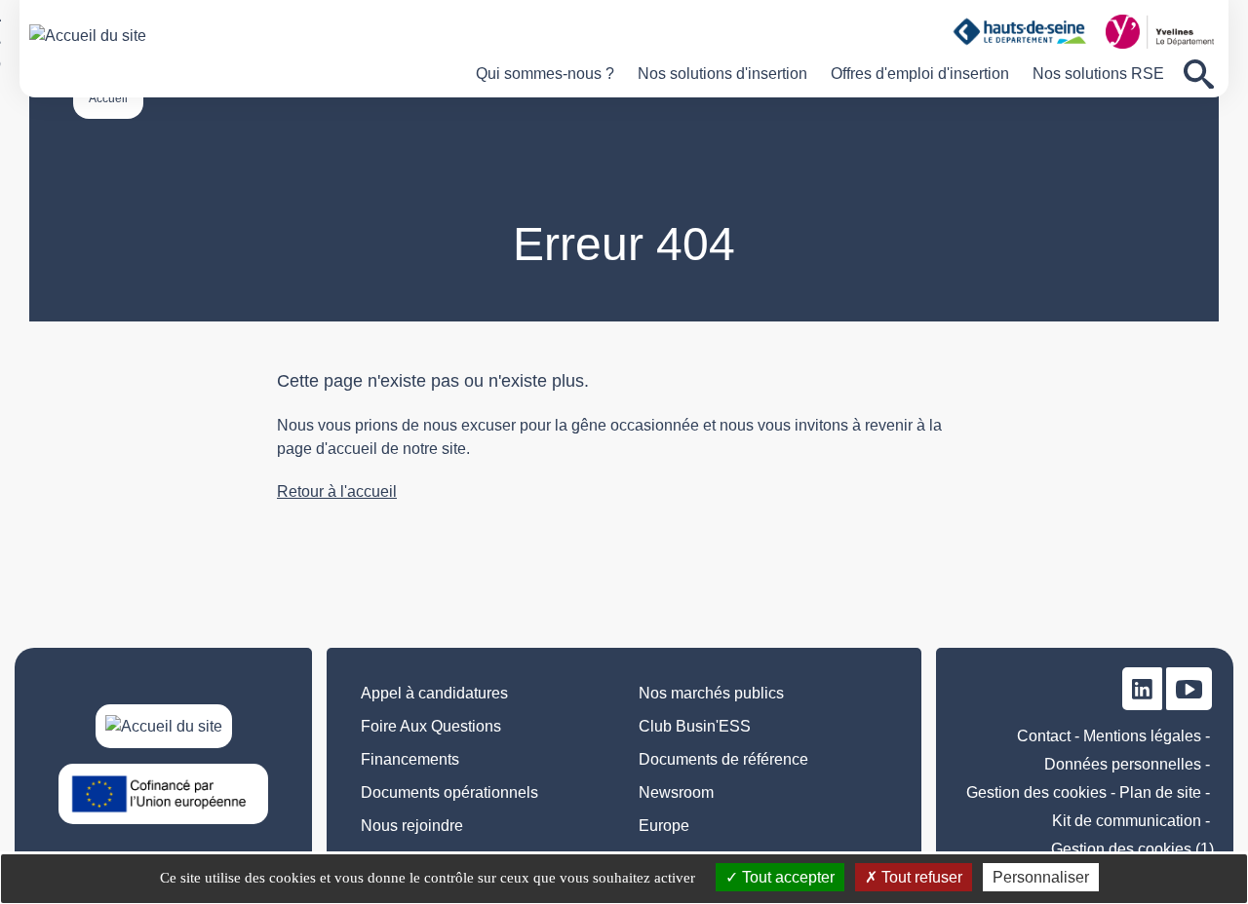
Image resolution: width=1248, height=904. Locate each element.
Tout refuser (920, 877)
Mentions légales (1142, 736)
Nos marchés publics (711, 693)
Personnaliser (1041, 877)
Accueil (108, 98)
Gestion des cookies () (1132, 849)
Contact (1044, 736)
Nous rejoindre (412, 825)
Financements (410, 759)
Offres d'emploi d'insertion (920, 73)
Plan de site (1160, 792)
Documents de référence (723, 759)
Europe (664, 825)
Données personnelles (1122, 764)
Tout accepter (786, 877)
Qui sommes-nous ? (545, 73)
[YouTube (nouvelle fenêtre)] (1189, 688)
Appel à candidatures (434, 693)
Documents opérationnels (449, 792)
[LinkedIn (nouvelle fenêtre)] (1142, 688)
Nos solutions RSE (1098, 73)
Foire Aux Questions (431, 726)
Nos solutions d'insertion (722, 73)
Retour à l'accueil (337, 491)
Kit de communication (1126, 820)
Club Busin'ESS (695, 726)
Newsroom (676, 792)
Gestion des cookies (1036, 792)
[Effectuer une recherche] (1199, 74)
